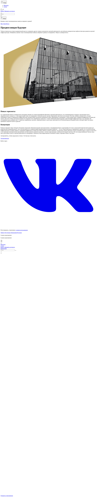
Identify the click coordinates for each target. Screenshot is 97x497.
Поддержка (8, 232)
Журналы (6, 5)
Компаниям (14, 232)
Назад (4, 2)
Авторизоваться (5, 138)
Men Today (3, 23)
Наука (7, 23)
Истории (19, 232)
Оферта (2, 232)
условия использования (21, 230)
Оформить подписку (9, 11)
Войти (2, 11)
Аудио (5, 6)
